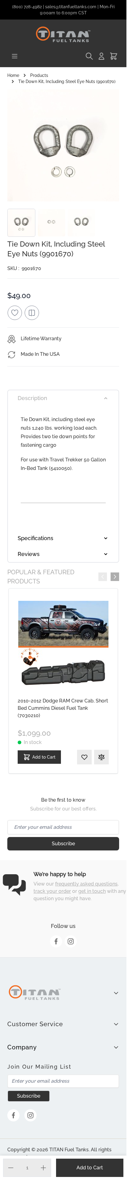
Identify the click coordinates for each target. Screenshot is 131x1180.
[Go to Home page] (63, 34)
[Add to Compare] (31, 312)
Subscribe (63, 843)
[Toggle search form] (89, 56)
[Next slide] (115, 576)
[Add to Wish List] (14, 312)
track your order (52, 891)
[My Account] (101, 56)
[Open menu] (14, 56)
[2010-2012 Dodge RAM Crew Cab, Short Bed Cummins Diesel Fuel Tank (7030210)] (63, 646)
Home (13, 75)
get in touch (92, 891)
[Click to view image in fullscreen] (63, 145)
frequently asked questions (86, 884)
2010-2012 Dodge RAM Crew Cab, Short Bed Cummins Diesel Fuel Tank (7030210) (63, 708)
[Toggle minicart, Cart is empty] (113, 56)
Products (39, 75)
